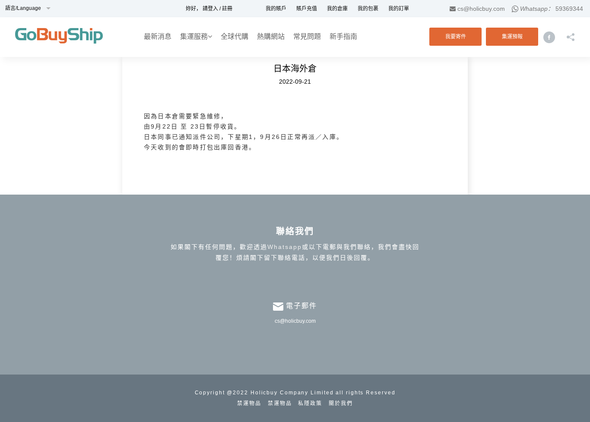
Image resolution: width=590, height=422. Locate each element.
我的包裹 (368, 9)
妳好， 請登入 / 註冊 (209, 9)
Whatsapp (284, 246)
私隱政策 (310, 403)
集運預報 (512, 37)
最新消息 (157, 36)
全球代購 (234, 36)
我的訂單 (398, 9)
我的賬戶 (276, 9)
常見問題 (307, 36)
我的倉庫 (337, 9)
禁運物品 (249, 403)
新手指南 (343, 36)
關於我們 (341, 403)
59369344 (569, 8)
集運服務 (194, 36)
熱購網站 (271, 36)
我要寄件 (455, 37)
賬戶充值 (306, 9)
